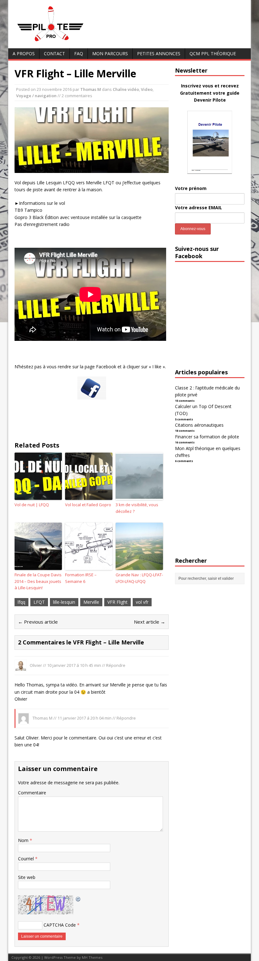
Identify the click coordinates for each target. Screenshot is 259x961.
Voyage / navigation (36, 95)
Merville (91, 602)
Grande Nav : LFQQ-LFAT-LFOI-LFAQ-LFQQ (139, 578)
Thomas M (90, 89)
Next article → (149, 622)
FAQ (78, 53)
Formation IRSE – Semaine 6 (81, 578)
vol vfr (142, 602)
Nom (24, 840)
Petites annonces (158, 53)
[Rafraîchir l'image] (78, 899)
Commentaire (32, 793)
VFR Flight (117, 602)
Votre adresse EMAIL (198, 208)
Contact (54, 53)
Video (147, 89)
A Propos (24, 53)
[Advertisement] (217, 321)
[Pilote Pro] (63, 41)
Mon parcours (110, 53)
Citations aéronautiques (199, 425)
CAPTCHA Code (60, 925)
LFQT (39, 602)
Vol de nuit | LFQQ (32, 504)
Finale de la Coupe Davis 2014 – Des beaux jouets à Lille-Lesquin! (38, 581)
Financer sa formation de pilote (207, 437)
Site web (26, 877)
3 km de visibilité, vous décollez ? (137, 508)
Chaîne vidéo (126, 89)
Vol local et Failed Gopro (88, 504)
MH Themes (92, 957)
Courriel (26, 859)
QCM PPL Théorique (213, 53)
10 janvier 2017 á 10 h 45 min (74, 665)
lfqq (21, 602)
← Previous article (38, 622)
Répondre (115, 665)
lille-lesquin (64, 602)
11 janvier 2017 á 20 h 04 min (84, 718)
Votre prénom (191, 188)
